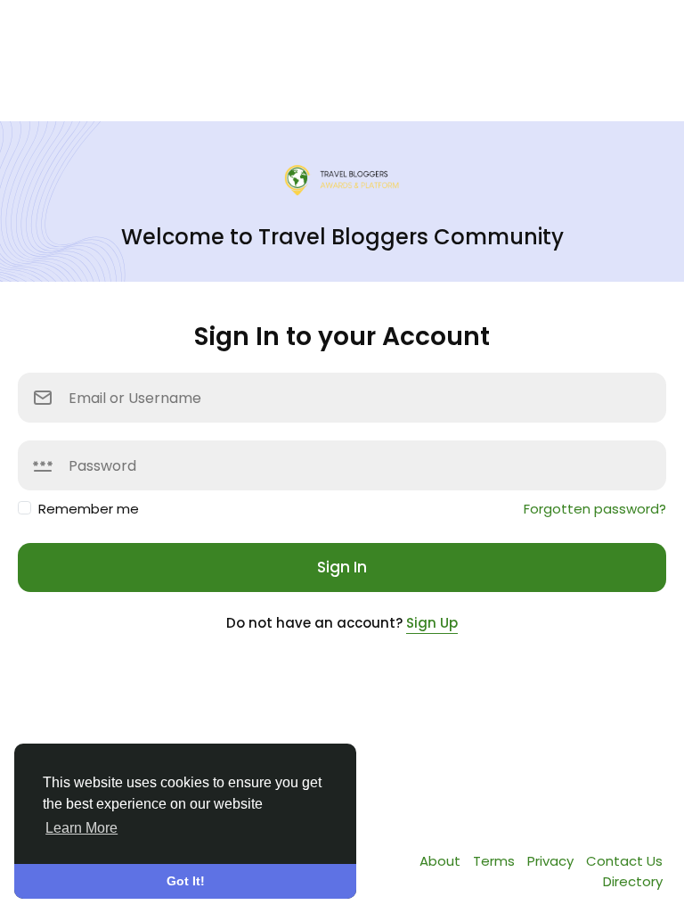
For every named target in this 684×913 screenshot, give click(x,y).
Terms (495, 860)
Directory (633, 881)
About (441, 860)
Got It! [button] (186, 881)
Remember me (88, 508)
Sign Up (432, 622)
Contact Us (624, 860)
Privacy (552, 860)
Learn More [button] (81, 827)
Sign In (342, 567)
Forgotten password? (595, 508)
